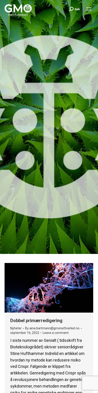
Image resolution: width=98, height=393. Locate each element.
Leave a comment (56, 333)
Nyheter (16, 328)
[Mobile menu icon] (88, 9)
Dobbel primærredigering (36, 320)
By (52, 328)
